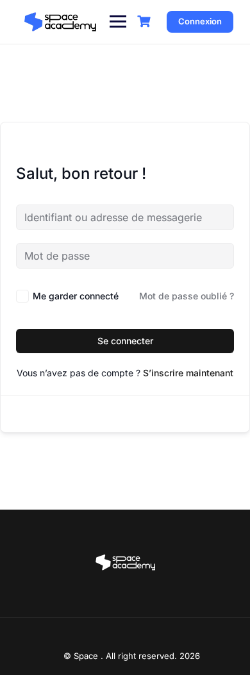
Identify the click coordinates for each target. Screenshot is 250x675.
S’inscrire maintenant (188, 372)
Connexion (200, 21)
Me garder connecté (76, 295)
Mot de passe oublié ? (186, 295)
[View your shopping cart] (145, 21)
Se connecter (125, 340)
